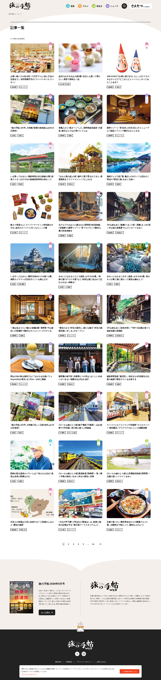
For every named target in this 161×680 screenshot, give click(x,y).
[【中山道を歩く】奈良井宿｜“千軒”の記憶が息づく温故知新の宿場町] (129, 316)
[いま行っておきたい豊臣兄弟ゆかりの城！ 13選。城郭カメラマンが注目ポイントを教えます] (32, 265)
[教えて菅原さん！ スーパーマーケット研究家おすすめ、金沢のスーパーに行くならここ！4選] (32, 214)
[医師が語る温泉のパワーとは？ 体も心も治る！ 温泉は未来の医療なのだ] (32, 461)
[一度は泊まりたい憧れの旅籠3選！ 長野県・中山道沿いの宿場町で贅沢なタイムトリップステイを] (32, 316)
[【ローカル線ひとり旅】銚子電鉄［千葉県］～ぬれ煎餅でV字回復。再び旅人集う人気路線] (80, 413)
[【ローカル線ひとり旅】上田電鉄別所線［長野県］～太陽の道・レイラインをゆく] (129, 461)
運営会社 (58, 662)
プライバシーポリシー (84, 662)
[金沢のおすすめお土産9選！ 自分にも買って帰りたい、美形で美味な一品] (80, 65)
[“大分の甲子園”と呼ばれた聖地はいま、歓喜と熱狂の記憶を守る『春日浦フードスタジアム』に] (80, 510)
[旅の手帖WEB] (20, 6)
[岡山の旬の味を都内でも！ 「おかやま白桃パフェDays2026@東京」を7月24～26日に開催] (32, 364)
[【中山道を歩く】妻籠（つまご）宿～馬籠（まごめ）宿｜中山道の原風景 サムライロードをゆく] (129, 214)
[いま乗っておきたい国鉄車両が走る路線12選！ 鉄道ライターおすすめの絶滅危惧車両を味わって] (32, 164)
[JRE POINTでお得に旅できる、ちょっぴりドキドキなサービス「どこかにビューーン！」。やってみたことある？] (129, 65)
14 (93, 544)
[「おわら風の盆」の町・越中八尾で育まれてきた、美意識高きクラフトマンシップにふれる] (80, 164)
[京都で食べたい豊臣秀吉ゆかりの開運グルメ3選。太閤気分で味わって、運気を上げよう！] (129, 510)
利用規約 (69, 662)
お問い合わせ (101, 662)
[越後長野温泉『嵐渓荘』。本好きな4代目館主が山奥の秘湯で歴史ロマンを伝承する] (129, 364)
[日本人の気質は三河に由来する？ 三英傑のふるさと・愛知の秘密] (32, 510)
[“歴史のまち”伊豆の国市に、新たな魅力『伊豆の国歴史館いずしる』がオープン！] (80, 316)
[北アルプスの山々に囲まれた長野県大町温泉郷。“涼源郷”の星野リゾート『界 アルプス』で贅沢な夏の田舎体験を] (80, 214)
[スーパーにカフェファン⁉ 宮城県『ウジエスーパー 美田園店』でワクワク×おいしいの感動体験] (129, 413)
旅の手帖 (11, 14)
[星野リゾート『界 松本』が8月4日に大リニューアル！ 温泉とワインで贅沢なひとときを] (129, 116)
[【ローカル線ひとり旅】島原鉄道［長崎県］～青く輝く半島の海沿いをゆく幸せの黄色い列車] (80, 461)
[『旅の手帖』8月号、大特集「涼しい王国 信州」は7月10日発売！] (32, 413)
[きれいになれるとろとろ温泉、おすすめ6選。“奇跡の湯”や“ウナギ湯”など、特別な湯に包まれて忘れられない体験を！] (80, 265)
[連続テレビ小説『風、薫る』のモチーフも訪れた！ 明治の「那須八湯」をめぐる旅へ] (129, 164)
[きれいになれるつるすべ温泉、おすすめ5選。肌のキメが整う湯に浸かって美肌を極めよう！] (129, 265)
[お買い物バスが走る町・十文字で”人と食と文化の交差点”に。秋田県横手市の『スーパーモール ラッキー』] (32, 65)
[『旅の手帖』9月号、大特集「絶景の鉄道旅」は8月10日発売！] (32, 116)
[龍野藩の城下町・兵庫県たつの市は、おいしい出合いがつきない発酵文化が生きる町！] (80, 364)
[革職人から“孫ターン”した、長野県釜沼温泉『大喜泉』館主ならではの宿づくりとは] (80, 116)
